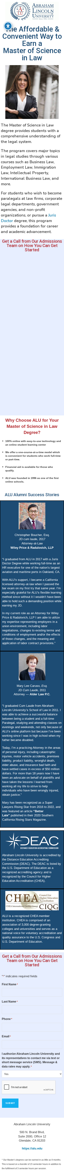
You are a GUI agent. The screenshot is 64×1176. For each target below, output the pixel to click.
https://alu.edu (32, 1148)
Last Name (10, 1001)
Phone (7, 1018)
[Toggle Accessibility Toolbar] (8, 26)
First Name (10, 984)
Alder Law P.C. (40, 694)
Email (6, 1036)
